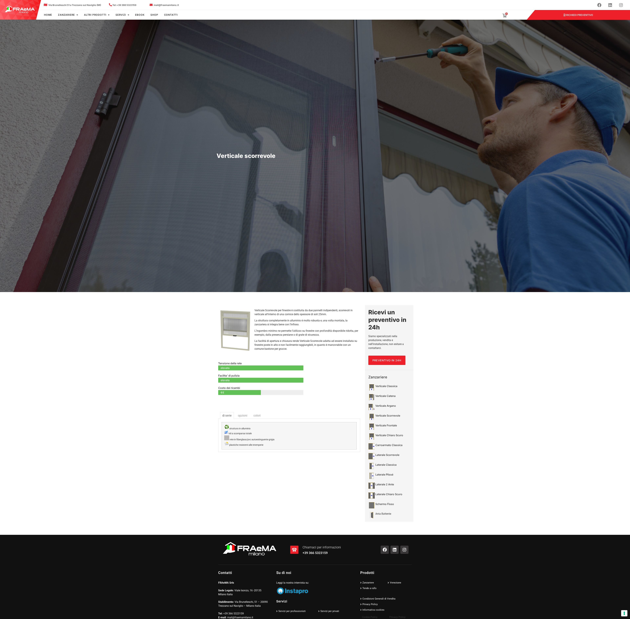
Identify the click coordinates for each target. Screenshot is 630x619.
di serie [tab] (227, 415)
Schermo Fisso (384, 504)
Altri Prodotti (95, 14)
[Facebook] (599, 5)
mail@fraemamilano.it (166, 5)
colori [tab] (257, 415)
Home (48, 14)
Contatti (171, 14)
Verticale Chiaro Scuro (389, 435)
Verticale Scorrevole (387, 415)
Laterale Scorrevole (387, 455)
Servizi (121, 14)
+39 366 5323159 (124, 5)
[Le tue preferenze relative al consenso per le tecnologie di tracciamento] (624, 613)
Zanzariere (66, 14)
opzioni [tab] (242, 415)
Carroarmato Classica (388, 445)
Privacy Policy (397, 617)
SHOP (154, 14)
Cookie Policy (370, 617)
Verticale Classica (386, 386)
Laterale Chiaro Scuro (388, 494)
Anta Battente (383, 513)
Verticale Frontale (386, 425)
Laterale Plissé (384, 474)
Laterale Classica (386, 464)
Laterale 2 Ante (384, 484)
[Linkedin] (610, 5)
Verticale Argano (385, 405)
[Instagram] (621, 5)
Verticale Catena (385, 396)
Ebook (140, 14)
